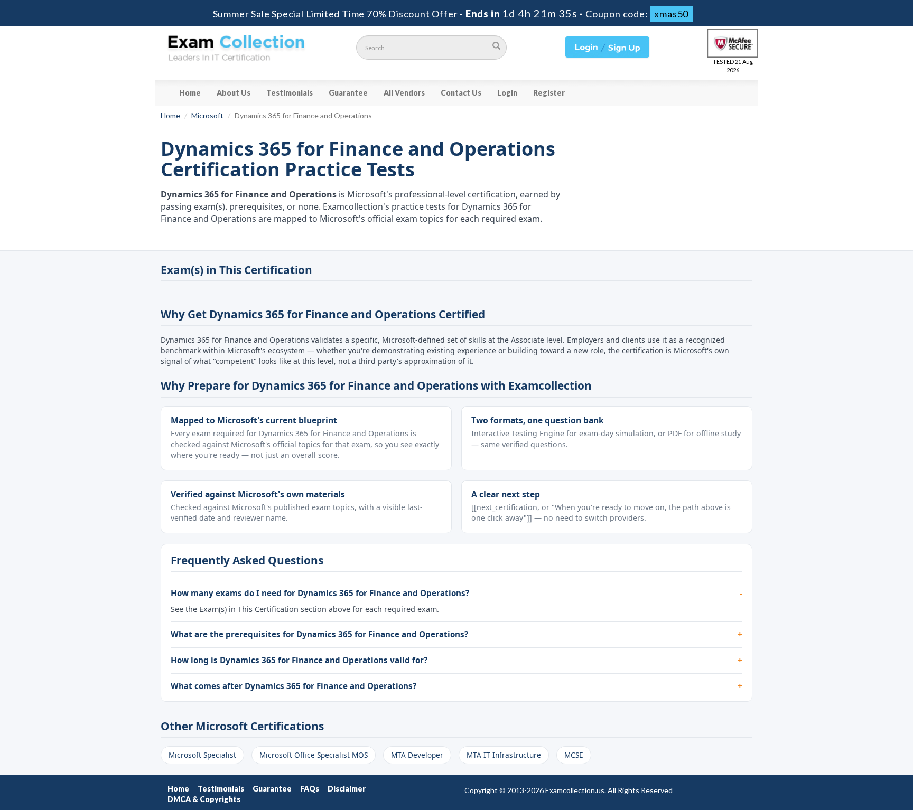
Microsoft (207, 115)
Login (507, 92)
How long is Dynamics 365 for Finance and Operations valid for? (299, 660)
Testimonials (289, 92)
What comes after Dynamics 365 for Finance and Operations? (293, 686)
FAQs (309, 788)
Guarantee (348, 92)
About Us (233, 92)
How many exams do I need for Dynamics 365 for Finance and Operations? (320, 593)
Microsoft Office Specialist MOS (313, 755)
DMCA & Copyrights (203, 799)
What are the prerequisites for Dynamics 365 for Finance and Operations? (319, 634)
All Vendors (404, 92)
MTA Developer (417, 755)
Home (190, 92)
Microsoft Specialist (202, 755)
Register (549, 92)
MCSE (573, 755)
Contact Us (461, 92)
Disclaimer (347, 788)
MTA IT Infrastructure (504, 755)
